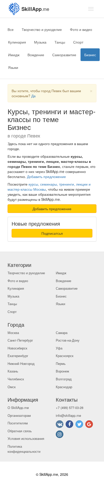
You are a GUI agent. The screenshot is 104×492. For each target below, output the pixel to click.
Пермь (61, 363)
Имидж (13, 54)
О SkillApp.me (18, 407)
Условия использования (26, 438)
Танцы (60, 42)
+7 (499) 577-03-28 (69, 407)
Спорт (78, 42)
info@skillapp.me (68, 415)
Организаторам (19, 415)
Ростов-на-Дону (68, 340)
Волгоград (64, 379)
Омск (12, 386)
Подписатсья (52, 233)
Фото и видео (81, 29)
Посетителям (18, 423)
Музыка (40, 42)
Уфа (59, 348)
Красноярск (64, 355)
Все (11, 29)
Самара (61, 332)
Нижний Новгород (21, 363)
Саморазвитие (64, 54)
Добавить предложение (46, 176)
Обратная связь (20, 430)
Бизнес (90, 54)
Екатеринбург (18, 355)
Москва (13, 332)
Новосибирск (17, 348)
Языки (13, 67)
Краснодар (64, 386)
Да (33, 95)
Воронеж (62, 371)
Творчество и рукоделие (42, 29)
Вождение (36, 54)
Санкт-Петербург (20, 340)
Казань (13, 371)
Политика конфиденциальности (24, 449)
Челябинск (16, 379)
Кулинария (17, 42)
